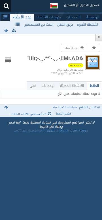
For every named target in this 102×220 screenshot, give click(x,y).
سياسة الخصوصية (65, 107)
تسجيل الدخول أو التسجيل (81, 5)
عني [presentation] (33, 85)
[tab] (94, 85)
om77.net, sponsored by (51, 131)
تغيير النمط (63, 113)
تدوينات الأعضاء (49, 17)
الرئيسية (92, 17)
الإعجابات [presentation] (48, 85)
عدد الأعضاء (22, 17)
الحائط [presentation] (94, 85)
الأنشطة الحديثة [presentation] (72, 85)
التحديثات (73, 17)
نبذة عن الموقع (89, 107)
